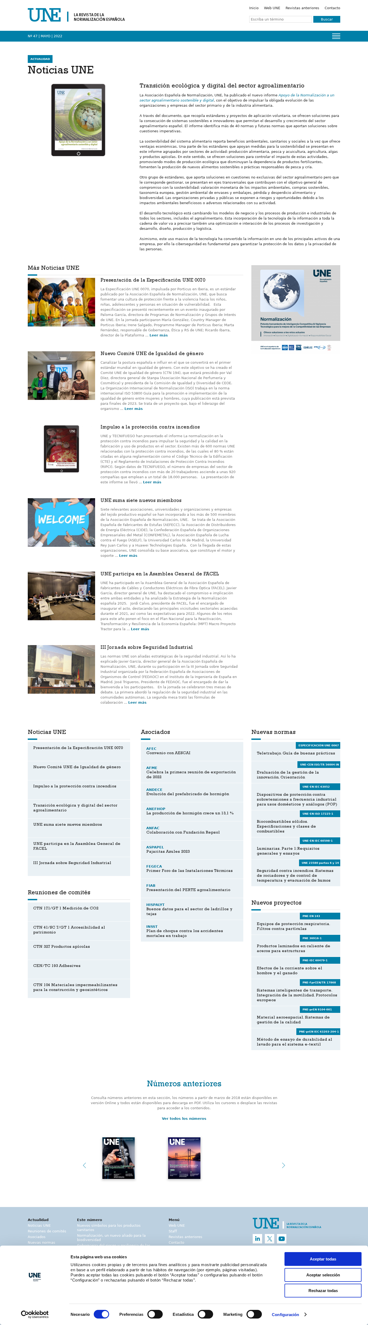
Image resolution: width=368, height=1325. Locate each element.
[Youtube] (281, 1238)
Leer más (159, 335)
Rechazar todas (323, 1290)
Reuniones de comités (47, 1231)
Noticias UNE (39, 1225)
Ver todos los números (184, 1119)
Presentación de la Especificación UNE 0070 (152, 280)
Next (283, 1165)
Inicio (254, 8)
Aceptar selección (323, 1275)
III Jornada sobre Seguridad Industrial (146, 648)
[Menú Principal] (336, 36)
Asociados (37, 1237)
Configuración (285, 1314)
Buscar (327, 19)
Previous (84, 1165)
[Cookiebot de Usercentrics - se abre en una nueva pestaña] (34, 1314)
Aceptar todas (323, 1259)
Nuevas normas (41, 1242)
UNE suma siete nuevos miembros (140, 501)
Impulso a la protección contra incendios (150, 427)
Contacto (332, 8)
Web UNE (272, 8)
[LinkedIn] (257, 1238)
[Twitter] (269, 1238)
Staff (173, 1231)
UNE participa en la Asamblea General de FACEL (159, 574)
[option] (295, 309)
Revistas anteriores (302, 8)
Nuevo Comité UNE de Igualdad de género (152, 354)
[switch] (155, 1314)
